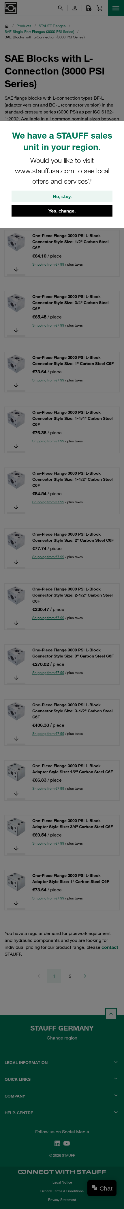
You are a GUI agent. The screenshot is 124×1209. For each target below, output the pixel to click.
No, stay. (62, 196)
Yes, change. (62, 211)
